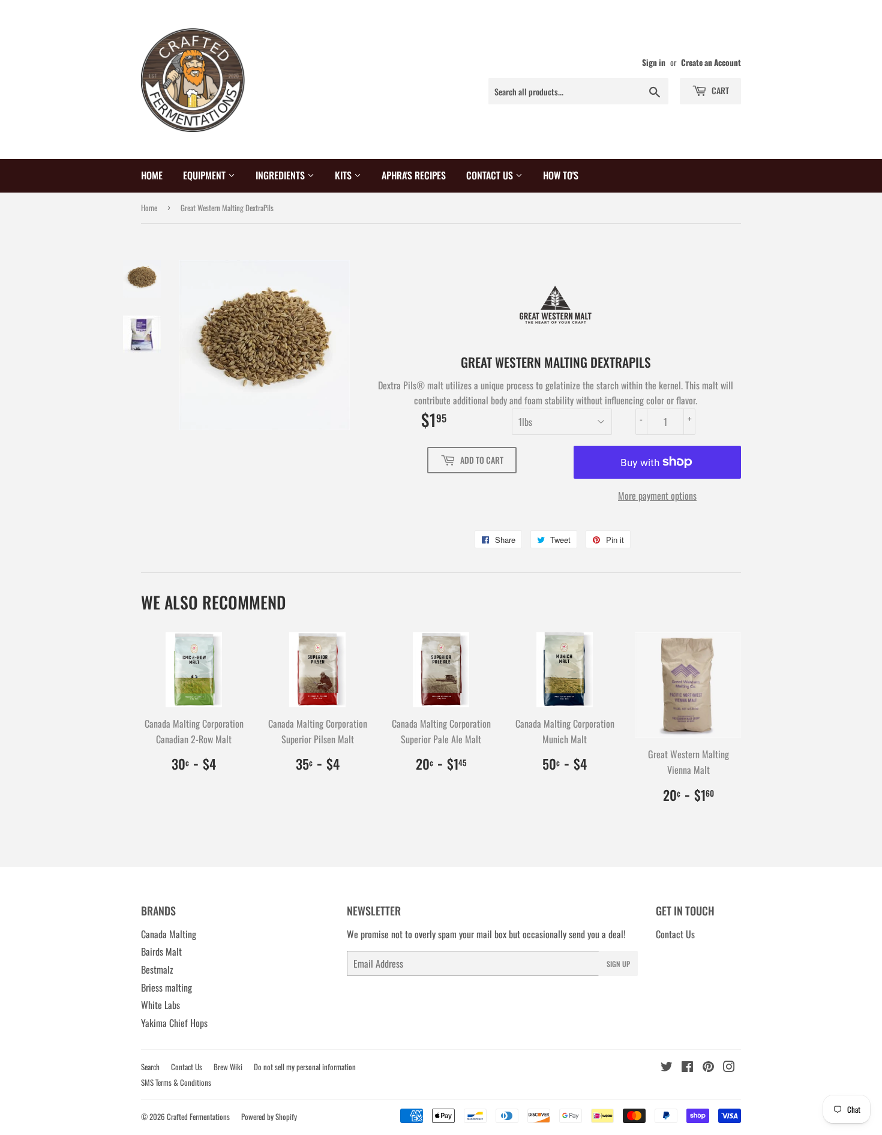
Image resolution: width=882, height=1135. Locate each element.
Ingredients (281, 175)
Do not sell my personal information (305, 1067)
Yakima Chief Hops (174, 1023)
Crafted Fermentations (198, 1116)
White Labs (160, 1005)
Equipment (205, 175)
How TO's (560, 175)
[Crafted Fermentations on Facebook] (687, 1067)
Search (150, 1067)
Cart (719, 90)
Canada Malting (168, 934)
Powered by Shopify (269, 1116)
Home (152, 175)
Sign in (653, 62)
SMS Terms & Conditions (176, 1082)
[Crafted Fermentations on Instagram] (729, 1067)
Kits (344, 175)
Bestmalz (157, 969)
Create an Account (711, 62)
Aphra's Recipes (414, 175)
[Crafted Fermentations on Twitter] (667, 1067)
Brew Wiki (228, 1067)
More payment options (657, 495)
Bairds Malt (161, 951)
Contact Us (490, 175)
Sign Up (618, 964)
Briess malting (166, 987)
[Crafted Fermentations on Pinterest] (708, 1067)
